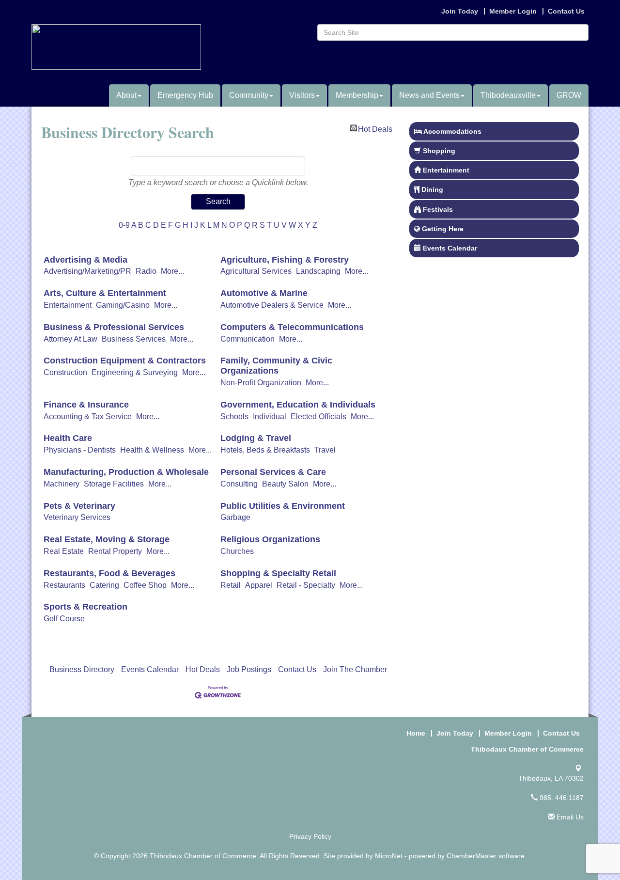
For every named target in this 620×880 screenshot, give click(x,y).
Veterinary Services (77, 517)
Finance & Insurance (86, 404)
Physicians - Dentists (80, 450)
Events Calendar (150, 669)
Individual (269, 416)
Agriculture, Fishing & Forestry (284, 260)
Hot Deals (375, 128)
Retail (230, 585)
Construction (65, 372)
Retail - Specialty (306, 585)
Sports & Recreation (85, 607)
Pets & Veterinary (79, 506)
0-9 (124, 225)
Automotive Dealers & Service (272, 305)
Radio (146, 271)
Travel (325, 450)
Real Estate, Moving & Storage (107, 539)
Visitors (302, 95)
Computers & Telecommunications (292, 327)
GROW (569, 95)
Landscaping (318, 271)
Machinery (61, 484)
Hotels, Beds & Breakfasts (265, 450)
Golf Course (64, 618)
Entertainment (68, 305)
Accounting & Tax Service (88, 416)
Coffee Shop (145, 585)
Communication (247, 339)
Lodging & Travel (255, 438)
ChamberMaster (471, 856)
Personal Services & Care (273, 472)
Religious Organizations (270, 539)
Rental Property (115, 551)
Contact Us (297, 669)
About (126, 95)
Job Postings (249, 669)
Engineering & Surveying (135, 372)
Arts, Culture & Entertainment (105, 293)
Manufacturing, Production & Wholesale (126, 472)
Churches (237, 551)
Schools (234, 416)
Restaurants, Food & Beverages (109, 573)
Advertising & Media (85, 260)
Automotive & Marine (264, 293)
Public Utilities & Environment (282, 506)
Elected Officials (318, 416)
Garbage (235, 517)
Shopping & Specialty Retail (278, 573)
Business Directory (81, 669)
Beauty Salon (285, 484)
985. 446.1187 (561, 797)
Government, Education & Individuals (297, 404)
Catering (104, 585)
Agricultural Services (256, 271)
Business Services (134, 339)
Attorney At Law (70, 339)
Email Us (569, 817)
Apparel (258, 585)
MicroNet (389, 856)
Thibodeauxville (508, 95)
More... (172, 271)
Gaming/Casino (123, 305)
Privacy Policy (310, 836)
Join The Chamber (355, 669)
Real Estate (64, 551)
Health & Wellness (152, 450)
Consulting (239, 484)
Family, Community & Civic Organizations (276, 366)
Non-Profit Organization (260, 382)
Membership (357, 95)
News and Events (429, 95)
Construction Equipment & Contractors (125, 360)
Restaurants (64, 585)
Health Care (68, 438)
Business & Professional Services (114, 327)
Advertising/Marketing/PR (87, 271)
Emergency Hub (185, 95)
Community (248, 95)
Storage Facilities (114, 484)
